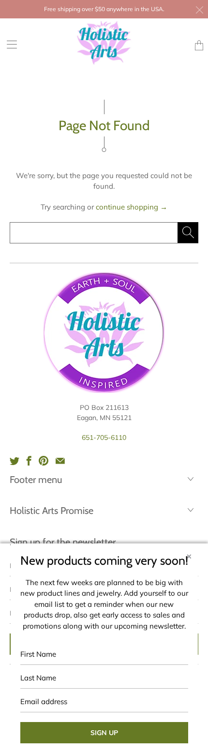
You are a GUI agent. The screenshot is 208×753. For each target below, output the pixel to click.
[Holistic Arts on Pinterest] (43, 461)
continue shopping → (131, 206)
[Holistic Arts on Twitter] (14, 461)
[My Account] (8, 44)
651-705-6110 (104, 437)
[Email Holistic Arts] (60, 461)
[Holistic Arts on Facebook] (29, 461)
